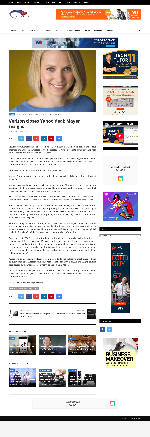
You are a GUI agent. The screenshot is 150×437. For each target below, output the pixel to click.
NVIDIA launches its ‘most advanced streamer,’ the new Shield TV (82, 379)
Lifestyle (46, 2)
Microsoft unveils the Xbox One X (71, 314)
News (19, 2)
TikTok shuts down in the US (22, 347)
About (86, 2)
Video (68, 2)
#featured (13, 288)
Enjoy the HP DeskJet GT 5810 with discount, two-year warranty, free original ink (51, 378)
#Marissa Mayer (25, 288)
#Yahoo (35, 288)
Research (77, 2)
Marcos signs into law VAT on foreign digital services (82, 347)
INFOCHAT (137, 418)
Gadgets (27, 2)
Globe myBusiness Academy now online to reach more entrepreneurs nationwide (22, 378)
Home (11, 2)
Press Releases (57, 2)
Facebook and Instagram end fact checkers (51, 347)
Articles (36, 2)
